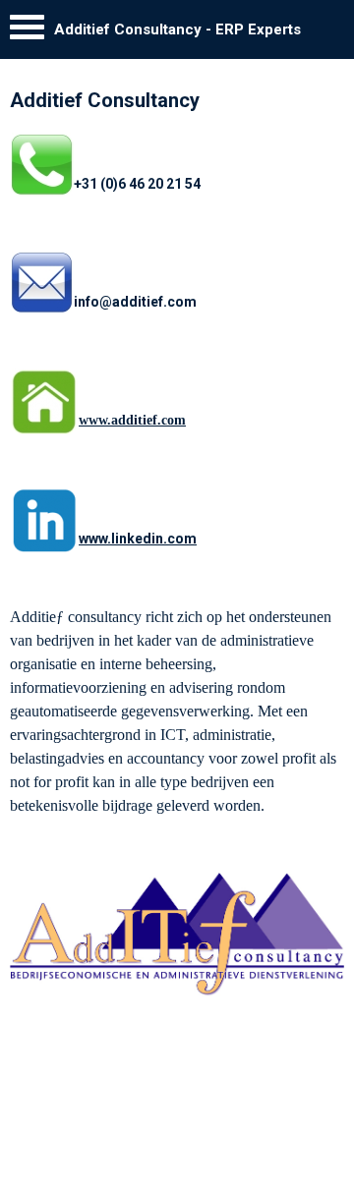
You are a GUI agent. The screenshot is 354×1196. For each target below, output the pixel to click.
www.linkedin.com (138, 538)
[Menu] (27, 32)
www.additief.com (132, 420)
